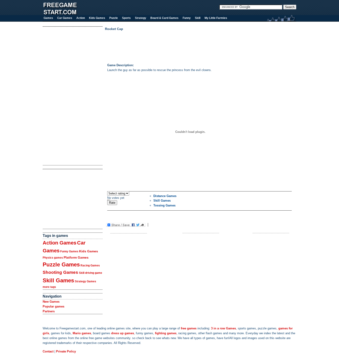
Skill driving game (90, 272)
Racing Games (90, 265)
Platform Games (76, 257)
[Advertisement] (61, 96)
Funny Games (69, 251)
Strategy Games (85, 281)
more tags (49, 287)
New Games (51, 301)
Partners (49, 311)
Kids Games (88, 251)
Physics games (53, 257)
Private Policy (66, 351)
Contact (48, 351)
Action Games (59, 243)
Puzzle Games (61, 264)
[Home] (60, 14)
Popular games (53, 306)
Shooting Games (60, 272)
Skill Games (58, 280)
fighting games (165, 333)
